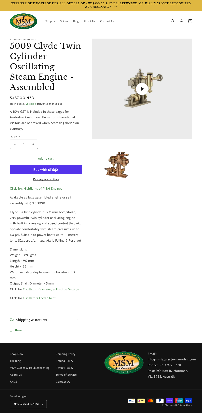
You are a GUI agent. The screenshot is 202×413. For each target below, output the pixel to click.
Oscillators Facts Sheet (39, 298)
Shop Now (16, 354)
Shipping (31, 103)
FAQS (13, 381)
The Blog (15, 361)
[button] (50, 21)
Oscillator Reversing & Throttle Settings (51, 289)
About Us (16, 374)
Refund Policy (64, 361)
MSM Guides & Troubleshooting (30, 368)
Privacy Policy (64, 368)
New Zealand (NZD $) (26, 403)
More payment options (46, 179)
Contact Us (63, 381)
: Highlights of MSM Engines (36, 188)
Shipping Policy (66, 354)
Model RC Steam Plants (181, 405)
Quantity (15, 136)
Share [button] (18, 330)
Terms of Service (66, 374)
